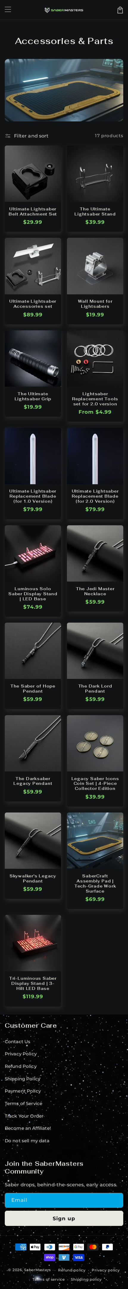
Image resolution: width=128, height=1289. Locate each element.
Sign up (64, 1218)
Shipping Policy (22, 1079)
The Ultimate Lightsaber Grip (33, 396)
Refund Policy (21, 1066)
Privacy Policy (21, 1054)
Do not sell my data (27, 1140)
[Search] (111, 10)
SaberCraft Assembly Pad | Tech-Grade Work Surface (95, 884)
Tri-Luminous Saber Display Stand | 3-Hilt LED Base (33, 983)
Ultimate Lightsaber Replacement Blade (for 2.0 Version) (95, 496)
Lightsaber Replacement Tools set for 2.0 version (95, 399)
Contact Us (18, 1041)
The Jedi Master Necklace (95, 591)
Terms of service (48, 1279)
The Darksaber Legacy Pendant (32, 781)
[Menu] (8, 10)
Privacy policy (106, 1270)
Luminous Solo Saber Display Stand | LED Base (32, 593)
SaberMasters (37, 1270)
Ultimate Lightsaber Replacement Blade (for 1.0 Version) (32, 496)
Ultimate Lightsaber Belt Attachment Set (33, 212)
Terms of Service (24, 1103)
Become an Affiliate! (28, 1128)
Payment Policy (23, 1091)
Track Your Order (24, 1116)
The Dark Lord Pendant (95, 689)
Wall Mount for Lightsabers (95, 304)
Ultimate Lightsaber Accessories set (32, 304)
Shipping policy (86, 1279)
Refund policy (72, 1270)
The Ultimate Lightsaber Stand (94, 212)
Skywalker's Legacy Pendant (33, 879)
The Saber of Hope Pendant (32, 689)
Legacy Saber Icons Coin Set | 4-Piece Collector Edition (95, 783)
